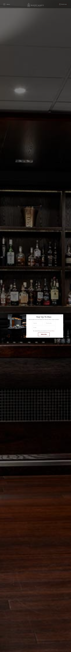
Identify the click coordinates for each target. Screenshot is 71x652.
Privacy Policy (51, 331)
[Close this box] (61, 316)
